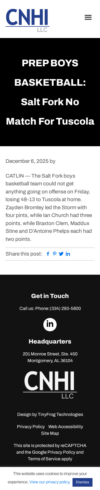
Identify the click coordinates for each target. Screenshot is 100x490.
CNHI (27, 20)
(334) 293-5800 (65, 308)
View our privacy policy (49, 482)
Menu (88, 17)
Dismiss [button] (82, 482)
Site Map (50, 433)
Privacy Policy (31, 426)
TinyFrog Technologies (60, 414)
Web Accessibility (65, 426)
